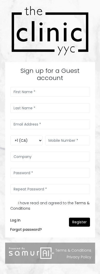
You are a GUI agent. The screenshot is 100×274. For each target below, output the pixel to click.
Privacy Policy (79, 257)
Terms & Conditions (73, 250)
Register (79, 222)
